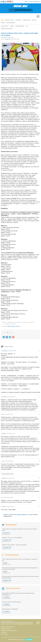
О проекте (4, 632)
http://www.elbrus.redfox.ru (13, 326)
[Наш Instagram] (8, 1)
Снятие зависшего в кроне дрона (11, 602)
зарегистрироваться (35, 1)
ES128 (3, 478)
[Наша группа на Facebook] (3, 1)
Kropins (4, 433)
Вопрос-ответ (9, 20)
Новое (12, 26)
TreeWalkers (6, 597)
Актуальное (4, 26)
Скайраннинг (4, 37)
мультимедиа (10, 22)
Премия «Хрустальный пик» (9, 630)
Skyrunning (10, 37)
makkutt (4, 396)
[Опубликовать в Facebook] (7, 337)
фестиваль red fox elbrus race (22, 322)
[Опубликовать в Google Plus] (13, 337)
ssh (3, 414)
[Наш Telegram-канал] (12, 1)
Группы (34, 20)
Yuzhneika (4, 350)
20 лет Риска (4, 634)
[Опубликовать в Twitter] (10, 337)
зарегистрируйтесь (22, 514)
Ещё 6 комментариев (7, 473)
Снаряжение (26, 20)
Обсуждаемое (19, 26)
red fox (5, 322)
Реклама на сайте (6, 628)
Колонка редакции (12, 555)
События (18, 20)
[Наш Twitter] (6, 1)
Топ (27, 26)
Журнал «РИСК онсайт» (8, 627)
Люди (2, 22)
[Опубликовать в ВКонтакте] (4, 337)
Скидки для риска (6, 28)
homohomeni (6, 532)
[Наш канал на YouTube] (10, 1)
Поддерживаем (11, 525)
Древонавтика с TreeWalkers (10, 609)
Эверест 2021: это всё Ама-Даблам (12, 537)
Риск (2, 20)
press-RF (8, 39)
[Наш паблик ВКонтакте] (1, 1)
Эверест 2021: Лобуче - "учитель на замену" (14, 545)
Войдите (6, 514)
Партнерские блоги (13, 588)
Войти (26, 1)
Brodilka (5, 562)
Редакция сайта (7, 540)
